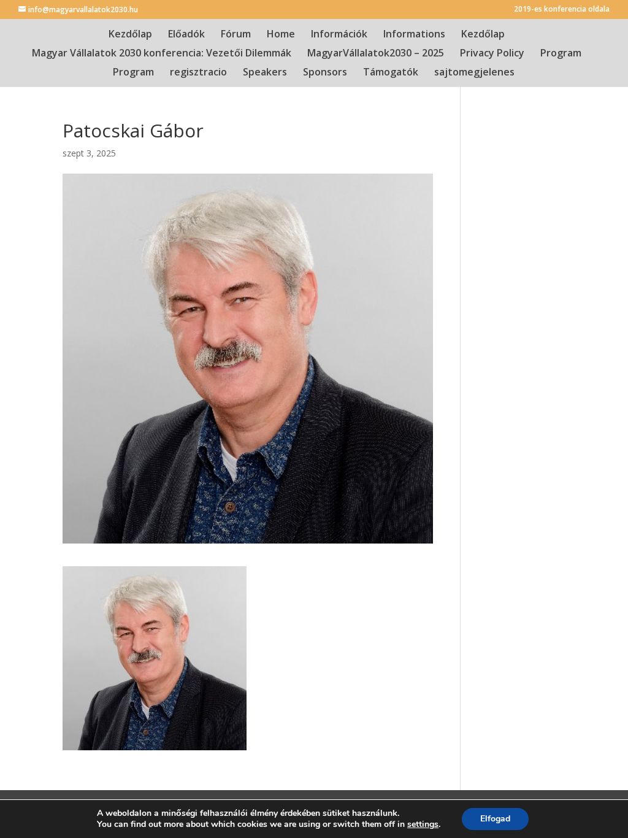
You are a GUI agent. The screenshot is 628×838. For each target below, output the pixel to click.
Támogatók (390, 73)
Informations (414, 34)
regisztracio (198, 73)
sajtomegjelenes (474, 73)
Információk (339, 34)
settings (422, 824)
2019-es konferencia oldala (562, 10)
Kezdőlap (130, 34)
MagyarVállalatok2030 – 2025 (375, 54)
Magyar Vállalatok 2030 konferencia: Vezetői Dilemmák (161, 54)
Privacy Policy (492, 54)
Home (281, 34)
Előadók (186, 34)
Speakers (265, 73)
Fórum (236, 34)
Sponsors (325, 73)
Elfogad (495, 819)
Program (560, 54)
